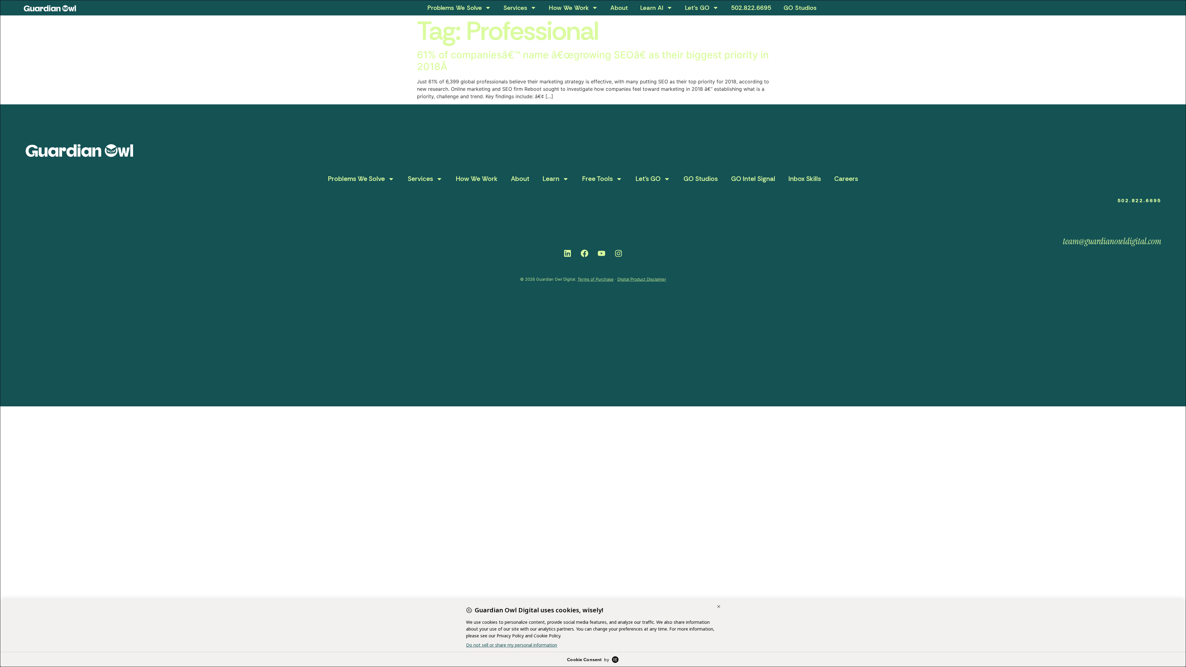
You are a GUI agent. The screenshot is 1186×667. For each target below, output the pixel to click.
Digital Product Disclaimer (641, 279)
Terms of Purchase (596, 279)
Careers (846, 178)
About (619, 8)
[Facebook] (584, 253)
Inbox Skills (805, 178)
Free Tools (597, 178)
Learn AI (651, 8)
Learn (551, 178)
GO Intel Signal (753, 178)
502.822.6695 (751, 8)
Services (515, 8)
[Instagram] (618, 253)
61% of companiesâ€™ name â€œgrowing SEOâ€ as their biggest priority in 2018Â (593, 61)
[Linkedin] (567, 253)
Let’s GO (697, 8)
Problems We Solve (454, 8)
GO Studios (800, 8)
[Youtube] (601, 253)
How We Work (569, 8)
